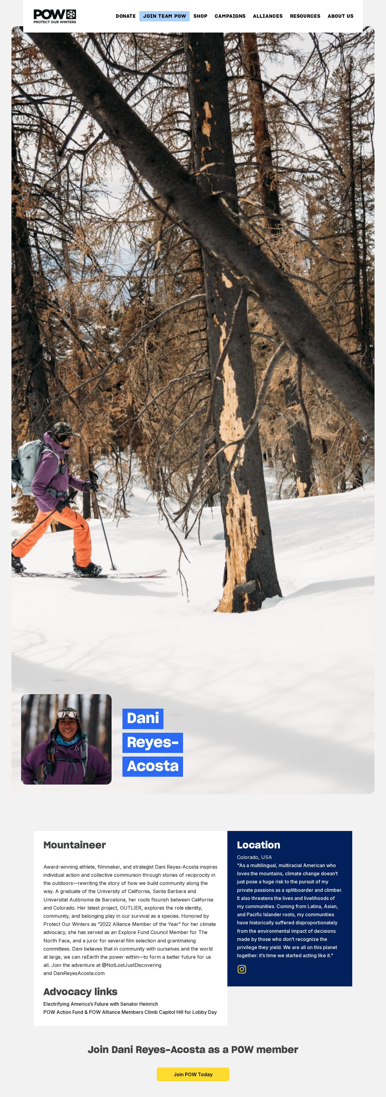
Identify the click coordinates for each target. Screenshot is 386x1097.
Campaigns (230, 16)
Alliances (268, 16)
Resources (305, 16)
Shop (200, 16)
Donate (126, 16)
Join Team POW (164, 16)
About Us (341, 16)
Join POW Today (193, 1074)
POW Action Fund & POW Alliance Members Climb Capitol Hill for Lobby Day (130, 1012)
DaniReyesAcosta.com (79, 973)
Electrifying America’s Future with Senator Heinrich (100, 1004)
